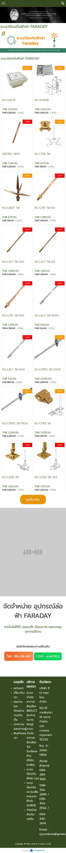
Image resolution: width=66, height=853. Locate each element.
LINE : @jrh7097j (47, 656)
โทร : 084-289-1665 (19, 656)
